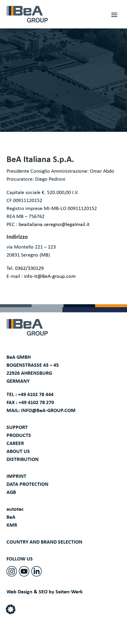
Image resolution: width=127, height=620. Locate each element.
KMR (11, 525)
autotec (15, 509)
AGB (11, 492)
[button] (10, 609)
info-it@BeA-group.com (50, 276)
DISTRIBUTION (22, 459)
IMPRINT (16, 476)
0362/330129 (29, 268)
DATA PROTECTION (27, 484)
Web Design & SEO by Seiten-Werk (44, 592)
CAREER (15, 443)
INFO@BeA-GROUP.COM (48, 411)
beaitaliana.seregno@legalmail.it (54, 225)
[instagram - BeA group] (11, 571)
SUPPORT (17, 427)
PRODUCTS (18, 435)
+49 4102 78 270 (36, 403)
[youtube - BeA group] (24, 571)
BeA (10, 517)
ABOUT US (18, 451)
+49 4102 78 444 (35, 395)
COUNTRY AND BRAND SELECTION (44, 542)
